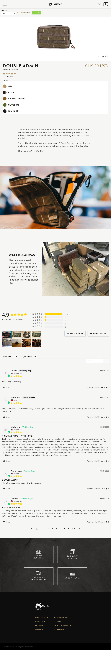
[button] (103, 388)
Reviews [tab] (7, 356)
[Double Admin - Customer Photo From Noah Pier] (7, 343)
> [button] (79, 528)
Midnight (13, 111)
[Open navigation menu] (5, 4)
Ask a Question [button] (76, 333)
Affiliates (58, 622)
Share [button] (7, 387)
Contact (39, 629)
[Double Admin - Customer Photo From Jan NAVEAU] (26, 343)
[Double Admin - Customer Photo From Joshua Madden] (17, 343)
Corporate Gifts (43, 618)
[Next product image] (107, 56)
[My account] (99, 5)
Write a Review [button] (99, 333)
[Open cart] (105, 4)
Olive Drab (13, 105)
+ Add (37, 13)
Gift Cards (40, 622)
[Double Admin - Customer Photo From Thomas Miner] (7, 335)
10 (73, 528)
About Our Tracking (63, 625)
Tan (10, 86)
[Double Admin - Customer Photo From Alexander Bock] (17, 335)
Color (4, 10)
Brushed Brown (16, 98)
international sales (63, 618)
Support (39, 625)
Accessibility (60, 629)
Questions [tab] (27, 356)
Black (11, 92)
